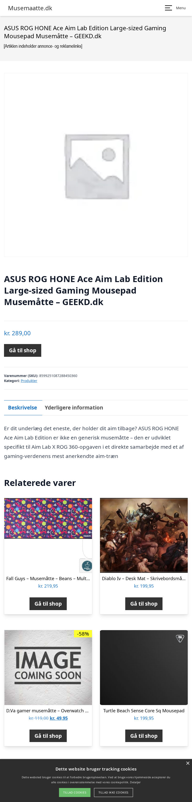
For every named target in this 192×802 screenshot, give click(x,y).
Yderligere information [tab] (74, 407)
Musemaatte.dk (30, 8)
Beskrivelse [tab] (22, 407)
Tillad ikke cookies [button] (113, 792)
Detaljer (135, 782)
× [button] (188, 763)
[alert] (96, 780)
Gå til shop (22, 350)
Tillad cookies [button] (74, 792)
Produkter (29, 380)
